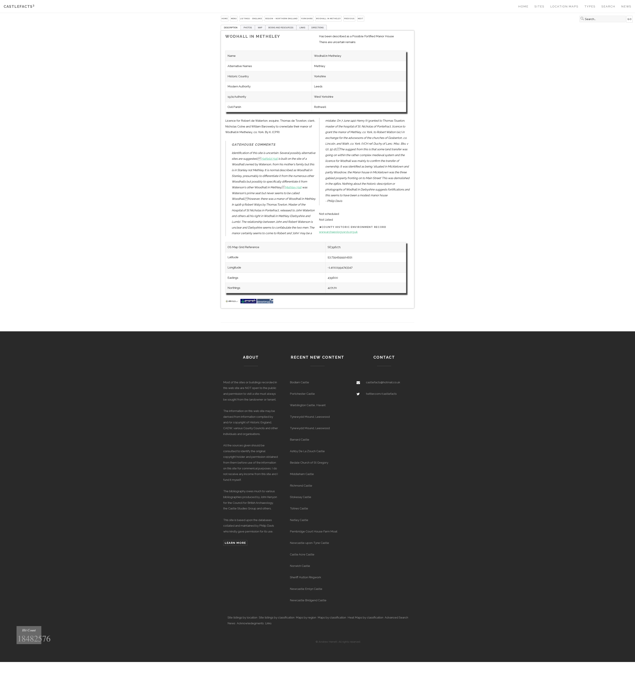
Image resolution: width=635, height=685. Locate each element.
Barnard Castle (299, 439)
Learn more (235, 542)
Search (608, 6)
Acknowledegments (250, 623)
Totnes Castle (299, 508)
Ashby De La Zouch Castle (307, 451)
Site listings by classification (277, 617)
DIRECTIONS (317, 27)
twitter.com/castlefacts (381, 393)
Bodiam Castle (299, 382)
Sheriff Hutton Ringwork (305, 577)
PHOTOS (248, 27)
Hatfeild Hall (269, 158)
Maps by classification (332, 617)
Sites (539, 6)
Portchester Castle (302, 393)
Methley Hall (293, 187)
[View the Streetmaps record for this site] (265, 302)
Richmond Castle (301, 485)
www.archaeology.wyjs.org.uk (338, 232)
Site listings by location (242, 617)
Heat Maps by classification (365, 617)
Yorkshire (307, 19)
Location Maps (564, 6)
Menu (234, 19)
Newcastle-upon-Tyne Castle (309, 542)
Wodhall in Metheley (328, 19)
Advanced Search (396, 617)
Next (360, 19)
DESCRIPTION (230, 27)
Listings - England (251, 19)
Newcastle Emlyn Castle (306, 589)
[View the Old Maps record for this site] (232, 302)
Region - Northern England (281, 19)
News (626, 6)
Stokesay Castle (300, 497)
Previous (349, 19)
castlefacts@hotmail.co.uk (383, 382)
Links (268, 623)
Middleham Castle (302, 474)
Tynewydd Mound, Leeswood (310, 416)
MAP (260, 27)
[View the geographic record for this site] (248, 302)
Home (523, 6)
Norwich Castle (300, 565)
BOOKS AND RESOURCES (280, 27)
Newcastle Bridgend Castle (308, 600)
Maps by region (306, 617)
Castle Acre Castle (302, 554)
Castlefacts (19, 6)
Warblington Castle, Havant (308, 405)
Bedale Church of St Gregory (309, 462)
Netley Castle (299, 520)
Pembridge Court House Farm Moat (313, 531)
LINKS (302, 27)
